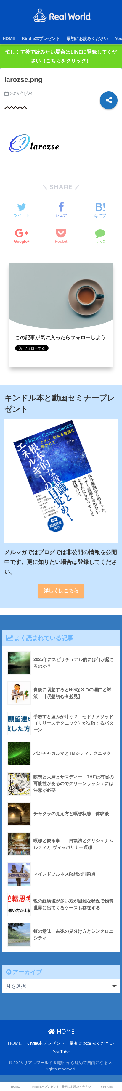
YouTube (61, 1052)
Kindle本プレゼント (41, 38)
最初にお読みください (87, 38)
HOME (9, 38)
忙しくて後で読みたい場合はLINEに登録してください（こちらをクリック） (61, 56)
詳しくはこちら (61, 590)
